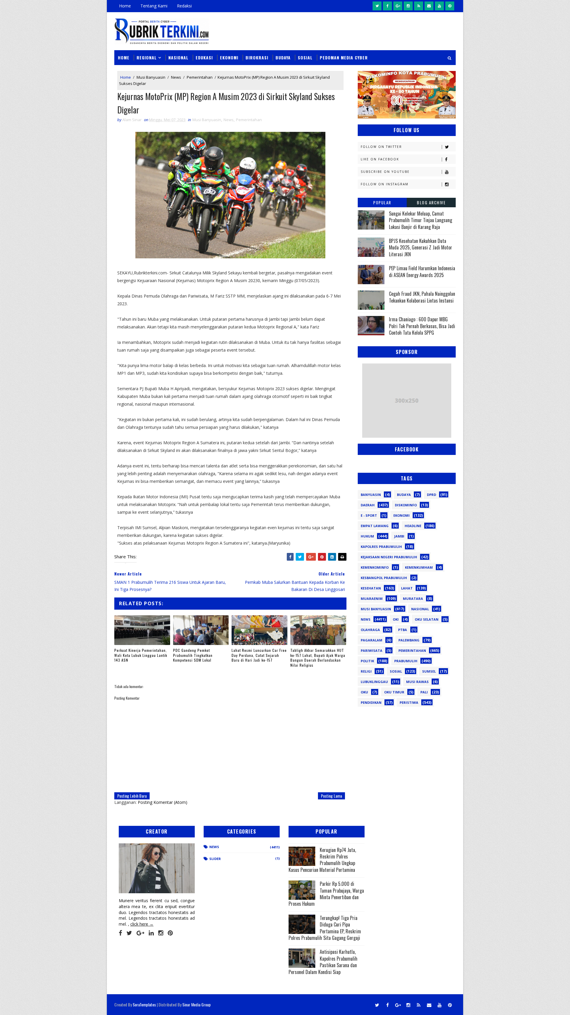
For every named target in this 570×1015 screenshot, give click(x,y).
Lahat (407, 588)
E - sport (369, 515)
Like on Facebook (380, 159)
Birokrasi (257, 57)
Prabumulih (405, 661)
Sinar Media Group (196, 1004)
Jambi (399, 536)
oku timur (394, 692)
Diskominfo (406, 505)
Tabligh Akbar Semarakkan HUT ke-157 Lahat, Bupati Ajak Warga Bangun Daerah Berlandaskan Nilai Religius (317, 658)
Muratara (413, 598)
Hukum (367, 536)
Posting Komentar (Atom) (162, 802)
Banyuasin (371, 494)
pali (424, 692)
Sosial (305, 57)
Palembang (408, 640)
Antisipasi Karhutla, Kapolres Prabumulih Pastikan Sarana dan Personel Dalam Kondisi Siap (323, 961)
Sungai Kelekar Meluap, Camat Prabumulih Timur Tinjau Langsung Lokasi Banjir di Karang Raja (420, 220)
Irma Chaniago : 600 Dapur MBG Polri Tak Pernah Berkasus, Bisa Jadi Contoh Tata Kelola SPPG (422, 326)
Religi (366, 671)
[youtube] (439, 5)
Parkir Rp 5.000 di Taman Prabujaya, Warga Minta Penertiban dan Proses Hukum (326, 893)
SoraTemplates (144, 1004)
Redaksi (184, 6)
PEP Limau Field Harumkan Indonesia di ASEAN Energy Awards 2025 (422, 271)
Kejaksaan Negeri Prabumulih (389, 557)
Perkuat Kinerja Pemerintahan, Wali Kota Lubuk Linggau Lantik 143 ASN (140, 655)
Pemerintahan (200, 77)
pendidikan (371, 702)
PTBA (402, 629)
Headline (413, 526)
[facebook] (387, 5)
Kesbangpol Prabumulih (384, 578)
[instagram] (408, 5)
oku (364, 692)
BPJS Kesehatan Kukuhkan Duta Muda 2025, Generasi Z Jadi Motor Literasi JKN (420, 247)
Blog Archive (431, 202)
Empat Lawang (375, 526)
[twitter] (377, 5)
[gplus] (397, 5)
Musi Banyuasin (151, 77)
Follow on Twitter (381, 147)
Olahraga (370, 629)
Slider (215, 858)
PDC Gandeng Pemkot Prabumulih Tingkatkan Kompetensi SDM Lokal (193, 655)
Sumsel (429, 671)
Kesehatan (371, 588)
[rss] (418, 5)
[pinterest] (449, 5)
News (176, 77)
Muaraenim (372, 598)
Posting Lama (331, 796)
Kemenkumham (419, 567)
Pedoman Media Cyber (344, 57)
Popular (382, 202)
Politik (367, 661)
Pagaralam (371, 640)
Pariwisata (371, 650)
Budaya (283, 57)
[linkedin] (151, 933)
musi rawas (417, 681)
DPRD (431, 494)
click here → (141, 924)
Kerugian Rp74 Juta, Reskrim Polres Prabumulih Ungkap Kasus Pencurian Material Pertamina (322, 859)
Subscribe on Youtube (385, 172)
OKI (396, 619)
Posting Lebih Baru (132, 796)
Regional (147, 57)
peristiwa (409, 702)
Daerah (368, 505)
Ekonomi (229, 57)
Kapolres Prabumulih (381, 546)
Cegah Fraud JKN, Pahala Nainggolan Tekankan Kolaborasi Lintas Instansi (422, 297)
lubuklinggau (374, 681)
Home (125, 6)
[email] (429, 5)
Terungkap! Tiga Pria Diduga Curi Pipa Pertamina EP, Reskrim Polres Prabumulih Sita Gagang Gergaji (325, 927)
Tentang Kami (153, 6)
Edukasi (204, 57)
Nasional (178, 57)
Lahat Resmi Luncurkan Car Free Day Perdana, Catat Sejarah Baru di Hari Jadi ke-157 (259, 655)
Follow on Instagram (384, 184)
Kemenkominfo (375, 567)
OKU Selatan (426, 619)
